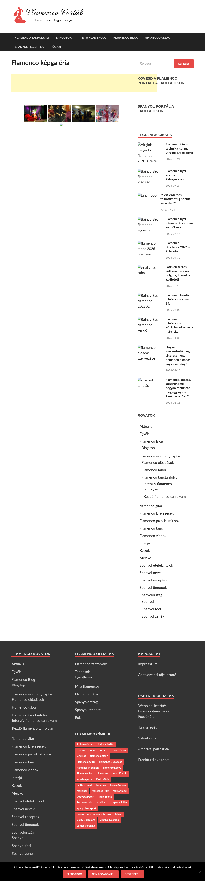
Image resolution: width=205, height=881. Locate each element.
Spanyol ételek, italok (156, 565)
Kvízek (145, 551)
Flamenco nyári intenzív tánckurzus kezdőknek (179, 223)
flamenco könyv (112, 767)
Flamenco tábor (154, 470)
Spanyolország (157, 37)
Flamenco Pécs (85, 773)
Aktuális (146, 426)
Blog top (148, 448)
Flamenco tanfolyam (32, 37)
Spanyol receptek (29, 46)
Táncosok (64, 37)
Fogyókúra (146, 717)
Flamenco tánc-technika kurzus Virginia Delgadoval (179, 148)
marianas (82, 791)
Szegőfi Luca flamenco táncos (94, 814)
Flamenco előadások (158, 463)
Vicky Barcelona (86, 820)
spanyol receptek (86, 808)
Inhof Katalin (119, 773)
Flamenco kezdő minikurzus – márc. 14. (179, 299)
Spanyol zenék (153, 616)
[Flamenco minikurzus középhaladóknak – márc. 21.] (150, 320)
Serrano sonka (85, 802)
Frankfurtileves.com (154, 760)
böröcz (103, 750)
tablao (118, 814)
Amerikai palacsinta (153, 749)
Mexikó (145, 558)
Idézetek (103, 773)
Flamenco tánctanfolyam (161, 477)
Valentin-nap (148, 738)
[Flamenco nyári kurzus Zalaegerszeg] (150, 171)
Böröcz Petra (118, 750)
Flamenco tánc (151, 528)
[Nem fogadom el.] (200, 872)
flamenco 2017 (99, 756)
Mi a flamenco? (94, 37)
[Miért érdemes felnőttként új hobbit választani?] (147, 195)
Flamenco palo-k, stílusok (160, 521)
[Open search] (192, 38)
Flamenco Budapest (110, 761)
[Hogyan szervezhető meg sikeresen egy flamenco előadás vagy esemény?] (150, 348)
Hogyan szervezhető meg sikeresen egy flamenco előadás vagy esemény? (178, 356)
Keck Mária (102, 779)
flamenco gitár (151, 506)
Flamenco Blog (125, 37)
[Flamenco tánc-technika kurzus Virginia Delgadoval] (150, 145)
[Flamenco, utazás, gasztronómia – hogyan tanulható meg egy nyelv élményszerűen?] (150, 380)
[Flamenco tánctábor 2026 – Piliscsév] (150, 243)
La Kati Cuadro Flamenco (91, 785)
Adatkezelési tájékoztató (157, 675)
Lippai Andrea (118, 785)
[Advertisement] (84, 83)
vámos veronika (86, 825)
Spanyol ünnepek (153, 588)
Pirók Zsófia (105, 796)
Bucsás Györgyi (86, 750)
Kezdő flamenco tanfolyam (165, 497)
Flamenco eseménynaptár (160, 456)
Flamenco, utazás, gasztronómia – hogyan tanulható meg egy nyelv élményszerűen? (178, 388)
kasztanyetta (84, 779)
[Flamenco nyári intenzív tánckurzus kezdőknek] (150, 219)
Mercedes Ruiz (100, 791)
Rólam (56, 46)
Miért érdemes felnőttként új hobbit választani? (175, 199)
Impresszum (147, 664)
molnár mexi (120, 791)
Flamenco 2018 (86, 761)
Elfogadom (74, 874)
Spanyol (148, 602)
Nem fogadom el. (103, 874)
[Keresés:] (166, 63)
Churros (81, 756)
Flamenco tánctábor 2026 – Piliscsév (178, 247)
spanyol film (120, 802)
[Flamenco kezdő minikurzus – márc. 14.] (150, 296)
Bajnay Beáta (106, 744)
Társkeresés (147, 727)
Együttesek (84, 677)
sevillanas (103, 802)
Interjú (145, 543)
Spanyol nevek (151, 573)
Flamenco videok (153, 536)
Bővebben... (132, 874)
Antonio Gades (85, 744)
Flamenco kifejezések (157, 513)
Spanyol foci (151, 609)
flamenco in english (88, 767)
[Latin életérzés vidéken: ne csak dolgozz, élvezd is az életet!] (150, 267)
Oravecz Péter (85, 796)
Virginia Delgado (109, 820)
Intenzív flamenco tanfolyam (34, 721)
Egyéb (144, 434)
